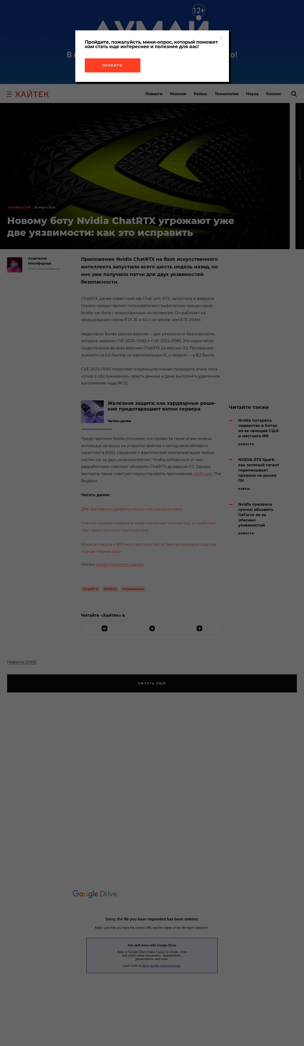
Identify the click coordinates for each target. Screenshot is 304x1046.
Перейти (112, 65)
